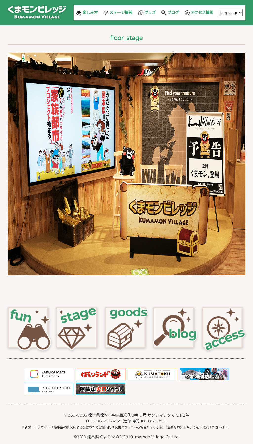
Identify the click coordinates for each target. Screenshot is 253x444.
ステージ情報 (120, 12)
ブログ (173, 12)
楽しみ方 (90, 12)
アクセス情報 (202, 12)
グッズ (150, 12)
